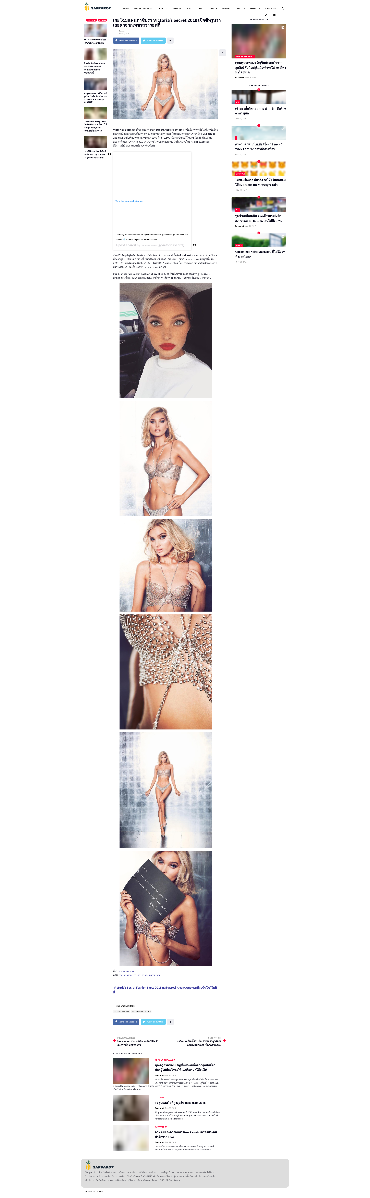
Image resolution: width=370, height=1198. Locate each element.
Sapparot (122, 31)
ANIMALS (226, 8)
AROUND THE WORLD (144, 8)
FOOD (189, 8)
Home (126, 8)
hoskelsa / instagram (149, 974)
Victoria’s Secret (149, 245)
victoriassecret (127, 974)
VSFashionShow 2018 (141, 1011)
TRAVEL (201, 8)
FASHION (177, 8)
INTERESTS (255, 8)
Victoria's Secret (121, 1011)
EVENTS (213, 8)
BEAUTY (163, 8)
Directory (270, 8)
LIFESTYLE (240, 8)
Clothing (91, 20)
